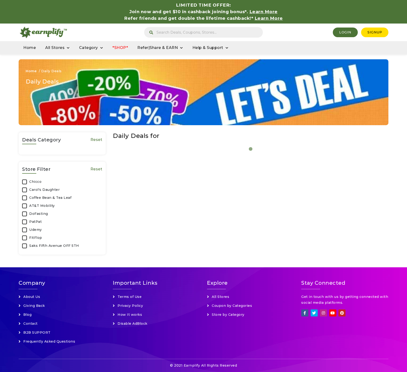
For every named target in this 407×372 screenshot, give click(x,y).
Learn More (269, 18)
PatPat (35, 222)
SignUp (374, 32)
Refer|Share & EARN (157, 47)
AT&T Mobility (42, 206)
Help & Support (207, 47)
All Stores (55, 47)
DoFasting (38, 214)
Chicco (35, 182)
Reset (96, 139)
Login (345, 32)
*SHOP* (120, 47)
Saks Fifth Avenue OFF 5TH (54, 246)
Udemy (35, 230)
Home (29, 47)
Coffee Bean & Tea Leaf (50, 198)
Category (88, 47)
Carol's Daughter (44, 190)
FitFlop (35, 238)
